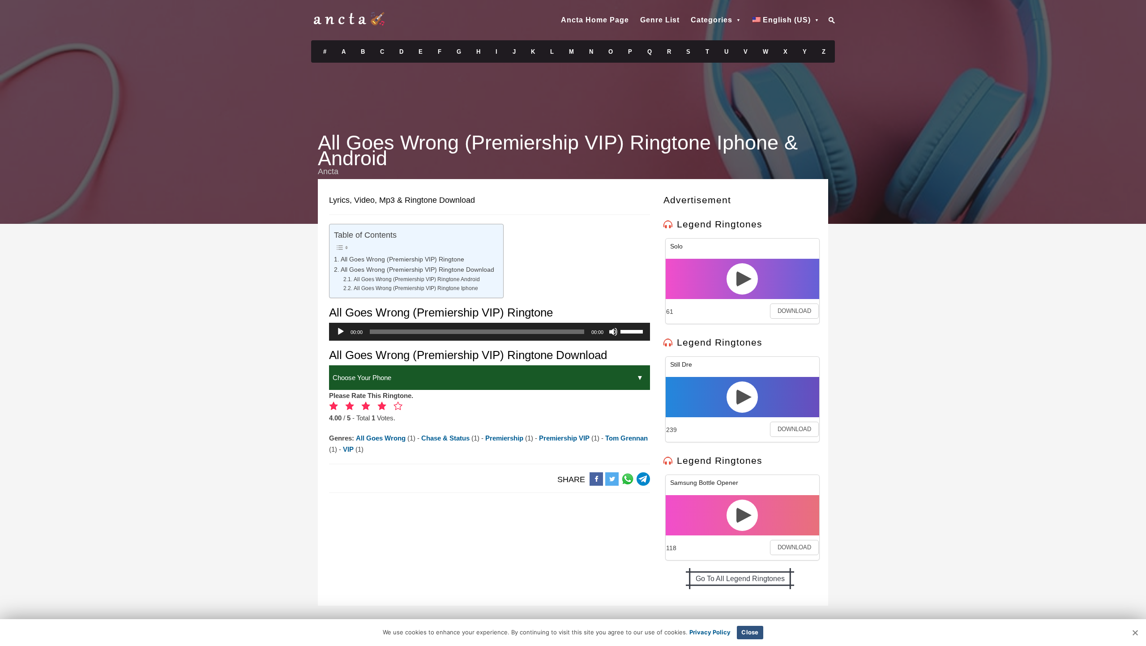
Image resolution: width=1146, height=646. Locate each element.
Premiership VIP (565, 438)
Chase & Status (446, 438)
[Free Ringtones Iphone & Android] (349, 23)
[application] (489, 332)
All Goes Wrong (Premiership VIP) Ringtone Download (417, 269)
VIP (349, 449)
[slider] (633, 331)
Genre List (660, 20)
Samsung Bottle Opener (704, 482)
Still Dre (681, 364)
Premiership (505, 438)
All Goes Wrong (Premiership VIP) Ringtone (402, 259)
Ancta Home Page (595, 20)
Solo (676, 246)
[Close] (1134, 632)
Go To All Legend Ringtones (740, 578)
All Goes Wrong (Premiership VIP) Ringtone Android (416, 279)
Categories (711, 20)
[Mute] (613, 331)
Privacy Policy (710, 632)
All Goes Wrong (381, 438)
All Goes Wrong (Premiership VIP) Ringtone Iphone (416, 288)
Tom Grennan (626, 438)
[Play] (340, 331)
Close (749, 632)
